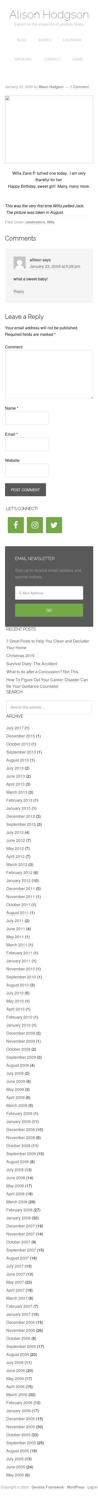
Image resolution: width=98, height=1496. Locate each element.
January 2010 (18, 1025)
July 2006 (15, 1362)
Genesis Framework (48, 1486)
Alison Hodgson (49, 14)
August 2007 (17, 1258)
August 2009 (17, 1065)
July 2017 (15, 728)
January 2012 (18, 880)
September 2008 (21, 1153)
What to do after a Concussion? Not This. (42, 671)
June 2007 (15, 1274)
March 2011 (16, 945)
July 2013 (15, 768)
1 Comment (79, 86)
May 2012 (15, 848)
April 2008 (15, 1194)
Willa (51, 221)
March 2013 (16, 792)
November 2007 (20, 1234)
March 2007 (16, 1298)
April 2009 (15, 1097)
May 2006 (15, 1378)
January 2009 (18, 1121)
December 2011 (20, 888)
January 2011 (18, 961)
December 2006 (20, 1322)
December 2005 (20, 1418)
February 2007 (19, 1306)
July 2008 (15, 1169)
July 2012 (15, 832)
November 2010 (20, 969)
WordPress (75, 1486)
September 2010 (21, 977)
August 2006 (17, 1354)
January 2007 (18, 1314)
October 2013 (18, 744)
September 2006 (21, 1346)
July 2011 (15, 920)
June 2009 (15, 1081)
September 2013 (21, 752)
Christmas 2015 (20, 655)
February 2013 (19, 800)
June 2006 (15, 1370)
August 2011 (17, 912)
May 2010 (15, 1001)
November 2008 (20, 1137)
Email (11, 434)
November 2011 (20, 896)
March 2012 (16, 864)
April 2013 (15, 784)
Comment (13, 347)
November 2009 (20, 1041)
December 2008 (20, 1129)
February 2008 (19, 1210)
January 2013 (18, 808)
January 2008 (18, 1218)
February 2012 (19, 872)
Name (11, 408)
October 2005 (18, 1435)
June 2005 (15, 1467)
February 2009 (19, 1113)
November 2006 (20, 1330)
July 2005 (15, 1459)
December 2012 (20, 816)
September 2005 (21, 1443)
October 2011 (18, 904)
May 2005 (15, 1475)
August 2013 (17, 760)
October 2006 (18, 1338)
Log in (92, 1486)
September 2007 (21, 1250)
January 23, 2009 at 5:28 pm (55, 266)
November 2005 (20, 1426)
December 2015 (20, 736)
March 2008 (16, 1202)
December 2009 (20, 1033)
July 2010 (15, 993)
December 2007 (20, 1226)
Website (12, 460)
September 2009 (21, 1057)
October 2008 (18, 1145)
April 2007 (15, 1290)
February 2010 (19, 1017)
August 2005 (17, 1451)
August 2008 (17, 1161)
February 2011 (19, 953)
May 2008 (15, 1186)
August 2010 (17, 985)
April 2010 (15, 1009)
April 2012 (15, 856)
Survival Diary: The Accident (31, 663)
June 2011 (15, 928)
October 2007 (18, 1242)
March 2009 (16, 1105)
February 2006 (19, 1402)
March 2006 (16, 1394)
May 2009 (15, 1089)
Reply (19, 291)
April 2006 (15, 1386)
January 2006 (18, 1410)
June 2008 (15, 1177)
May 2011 (15, 937)
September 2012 (21, 824)
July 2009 (15, 1073)
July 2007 (15, 1266)
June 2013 (15, 776)
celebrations (35, 221)
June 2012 (15, 840)
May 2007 (15, 1282)
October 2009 (18, 1049)
